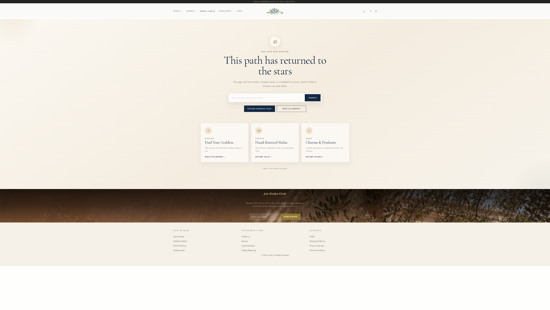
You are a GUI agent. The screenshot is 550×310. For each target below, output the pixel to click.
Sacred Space (225, 11)
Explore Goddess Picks (259, 109)
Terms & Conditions (317, 250)
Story (240, 11)
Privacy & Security (317, 245)
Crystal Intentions (248, 245)
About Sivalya (178, 236)
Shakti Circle (207, 11)
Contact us (245, 236)
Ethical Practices (179, 245)
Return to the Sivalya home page (275, 168)
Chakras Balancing (248, 250)
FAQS (312, 236)
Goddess (190, 11)
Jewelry (177, 11)
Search (313, 98)
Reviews (244, 241)
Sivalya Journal (178, 250)
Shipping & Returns (317, 241)
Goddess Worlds (180, 241)
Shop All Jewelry (291, 109)
